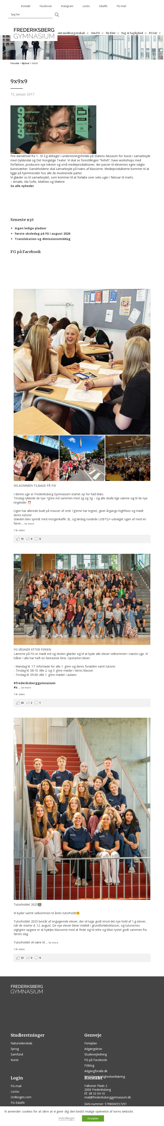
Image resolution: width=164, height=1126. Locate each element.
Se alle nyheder (22, 186)
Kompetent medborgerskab (66, 33)
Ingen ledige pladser (30, 228)
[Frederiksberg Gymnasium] (33, 33)
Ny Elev (111, 33)
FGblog (89, 1065)
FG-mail (121, 6)
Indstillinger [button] (67, 1118)
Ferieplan (90, 1043)
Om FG (95, 33)
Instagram (67, 6)
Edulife (103, 6)
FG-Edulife (18, 1103)
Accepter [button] (93, 1118)
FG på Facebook (95, 1060)
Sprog (15, 1049)
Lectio (86, 6)
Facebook (46, 6)
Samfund (17, 1054)
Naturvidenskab (21, 1043)
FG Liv (153, 33)
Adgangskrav (93, 1049)
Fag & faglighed (132, 33)
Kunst (15, 1060)
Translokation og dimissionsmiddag (42, 239)
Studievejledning (95, 1054)
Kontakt (25, 6)
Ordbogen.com (21, 1097)
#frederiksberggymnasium (35, 683)
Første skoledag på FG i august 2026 (42, 233)
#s (16, 687)
